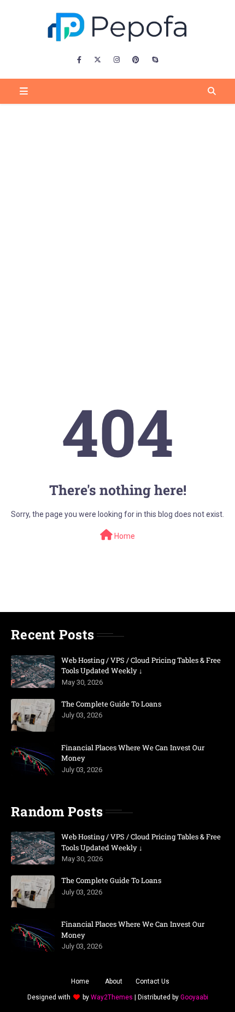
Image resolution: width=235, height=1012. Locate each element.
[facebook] (79, 60)
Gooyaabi (194, 997)
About (113, 981)
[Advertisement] (117, 226)
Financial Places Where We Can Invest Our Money (132, 753)
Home (124, 536)
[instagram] (116, 60)
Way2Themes (112, 997)
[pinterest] (136, 60)
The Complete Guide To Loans (111, 704)
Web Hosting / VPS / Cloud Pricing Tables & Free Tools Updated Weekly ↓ (141, 665)
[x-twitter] (97, 60)
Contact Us (152, 981)
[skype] (155, 60)
